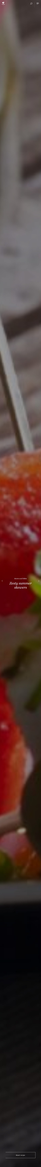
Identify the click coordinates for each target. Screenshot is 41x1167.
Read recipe (20, 1155)
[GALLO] (3, 3)
